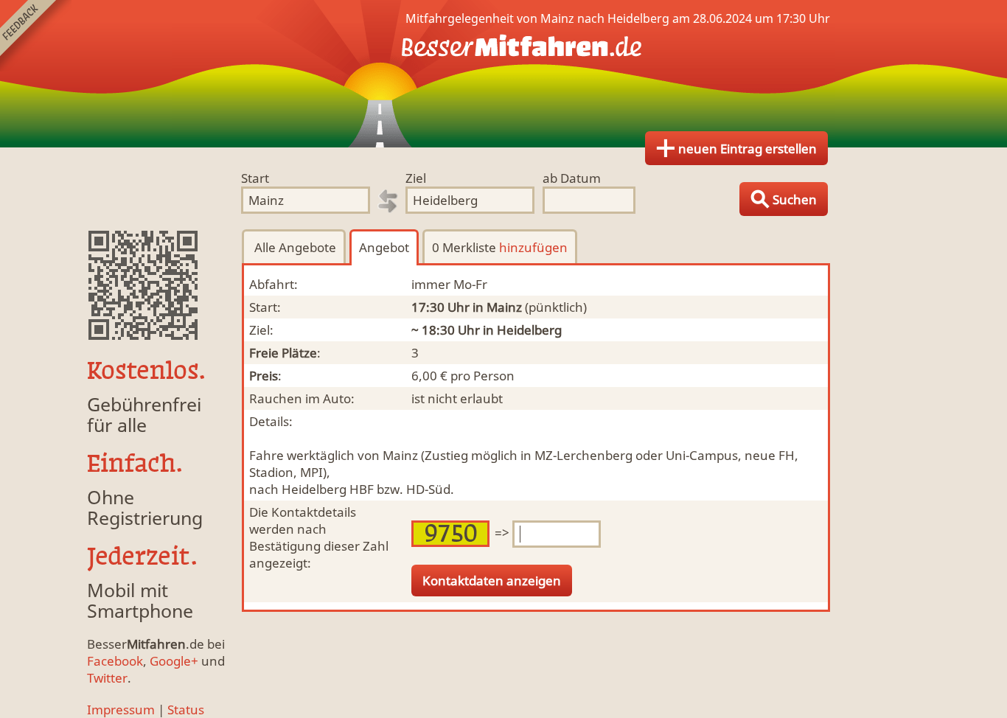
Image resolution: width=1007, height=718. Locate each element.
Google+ (174, 660)
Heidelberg (529, 329)
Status (185, 709)
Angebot (384, 247)
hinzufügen (533, 247)
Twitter (107, 677)
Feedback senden (36, 36)
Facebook (115, 660)
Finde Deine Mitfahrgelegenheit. (503, 73)
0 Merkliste (500, 247)
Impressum (121, 709)
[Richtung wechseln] (387, 201)
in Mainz (497, 307)
